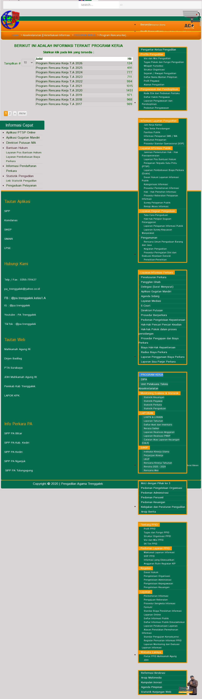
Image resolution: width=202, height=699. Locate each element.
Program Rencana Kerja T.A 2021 (59, 86)
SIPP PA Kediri (13, 452)
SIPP (7, 211)
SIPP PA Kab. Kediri (16, 443)
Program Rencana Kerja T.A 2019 (59, 95)
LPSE (7, 248)
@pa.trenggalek (20, 306)
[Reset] (121, 5)
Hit (130, 59)
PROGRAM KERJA (84, 35)
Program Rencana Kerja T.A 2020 (59, 90)
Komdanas (11, 220)
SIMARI (8, 239)
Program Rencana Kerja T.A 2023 (59, 77)
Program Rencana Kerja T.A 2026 (59, 63)
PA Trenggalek (27, 315)
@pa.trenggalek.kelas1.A (28, 298)
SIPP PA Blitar (13, 433)
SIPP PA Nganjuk (14, 461)
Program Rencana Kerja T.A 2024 (59, 72)
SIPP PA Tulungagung (19, 471)
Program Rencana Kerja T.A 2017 (59, 104)
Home (15, 35)
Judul (39, 59)
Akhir (22, 113)
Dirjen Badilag (13, 359)
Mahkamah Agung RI (17, 349)
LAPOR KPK (12, 396)
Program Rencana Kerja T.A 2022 (59, 81)
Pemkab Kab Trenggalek (19, 386)
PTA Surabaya (13, 368)
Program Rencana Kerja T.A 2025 (59, 68)
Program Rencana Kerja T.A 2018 (59, 99)
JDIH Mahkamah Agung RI (20, 377)
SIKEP (8, 230)
